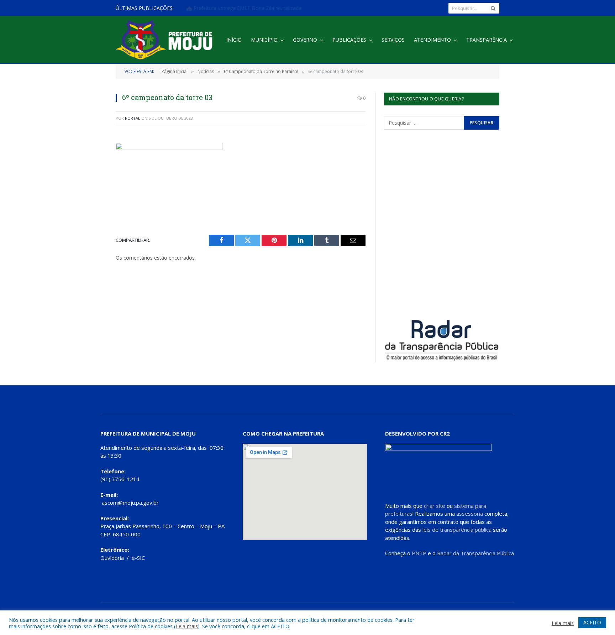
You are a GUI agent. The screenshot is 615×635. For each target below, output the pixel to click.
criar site (434, 505)
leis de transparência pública (457, 529)
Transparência (486, 39)
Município (264, 39)
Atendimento (432, 39)
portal (132, 118)
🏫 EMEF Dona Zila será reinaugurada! (230, 8)
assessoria (469, 513)
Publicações (349, 39)
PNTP (419, 553)
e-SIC (138, 557)
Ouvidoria (112, 557)
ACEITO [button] (592, 622)
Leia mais (187, 626)
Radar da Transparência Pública (475, 553)
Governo (305, 39)
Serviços (393, 39)
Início (234, 39)
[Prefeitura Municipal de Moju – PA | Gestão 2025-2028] (166, 40)
